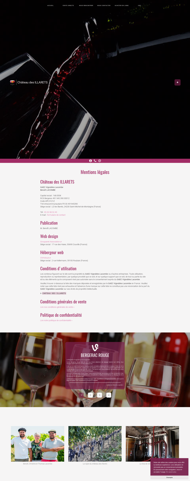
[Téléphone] (95, 161)
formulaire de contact (56, 215)
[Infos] (90, 161)
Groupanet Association (50, 241)
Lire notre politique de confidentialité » (56, 320)
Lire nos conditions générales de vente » (57, 307)
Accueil (50, 5)
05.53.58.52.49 (50, 212)
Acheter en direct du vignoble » (115, 385)
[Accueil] (12, 82)
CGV (139, 5)
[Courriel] (99, 161)
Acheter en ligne (122, 5)
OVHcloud (44, 258)
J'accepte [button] (169, 477)
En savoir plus (171, 472)
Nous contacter (103, 5)
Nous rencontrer (86, 5)
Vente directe (68, 5)
